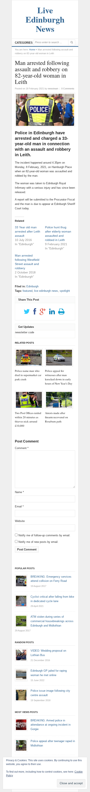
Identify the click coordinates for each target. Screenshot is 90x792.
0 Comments (67, 88)
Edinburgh (32, 286)
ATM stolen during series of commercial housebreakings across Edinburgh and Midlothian (52, 621)
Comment (21, 448)
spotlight (65, 290)
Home (32, 49)
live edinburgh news (46, 290)
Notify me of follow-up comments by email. (44, 535)
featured (27, 290)
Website (20, 521)
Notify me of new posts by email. (38, 541)
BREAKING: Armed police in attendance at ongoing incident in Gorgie (51, 725)
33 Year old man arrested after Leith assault (27, 231)
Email (19, 506)
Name (19, 492)
